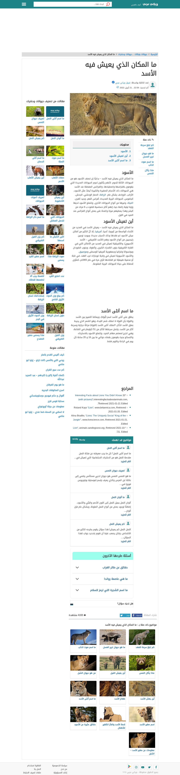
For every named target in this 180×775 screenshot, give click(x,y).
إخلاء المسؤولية (60, 772)
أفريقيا (98, 231)
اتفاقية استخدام (34, 765)
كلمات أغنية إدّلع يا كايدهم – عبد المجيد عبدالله (44, 377)
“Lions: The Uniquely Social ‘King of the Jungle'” (99, 417)
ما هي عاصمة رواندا (116, 578)
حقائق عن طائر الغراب (115, 567)
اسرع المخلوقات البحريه (53, 390)
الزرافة (103, 195)
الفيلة (130, 203)
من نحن (64, 769)
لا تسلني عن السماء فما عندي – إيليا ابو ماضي (44, 414)
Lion (75, 428)
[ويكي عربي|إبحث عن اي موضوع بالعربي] (150, 4)
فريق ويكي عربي (122, 83)
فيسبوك (139, 615)
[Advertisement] (90, 32)
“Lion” (90, 407)
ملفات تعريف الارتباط (32, 772)
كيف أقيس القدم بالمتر (52, 355)
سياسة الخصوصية (59, 765)
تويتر (128, 615)
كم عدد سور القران (55, 370)
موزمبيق (83, 252)
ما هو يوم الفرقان (55, 385)
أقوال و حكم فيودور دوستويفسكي (47, 396)
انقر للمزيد (126, 461)
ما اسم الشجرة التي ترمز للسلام (109, 590)
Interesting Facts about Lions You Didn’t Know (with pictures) (99, 397)
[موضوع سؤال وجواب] (75, 439)
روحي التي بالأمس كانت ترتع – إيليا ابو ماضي (45, 362)
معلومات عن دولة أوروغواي (51, 407)
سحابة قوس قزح (56, 401)
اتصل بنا (37, 769)
